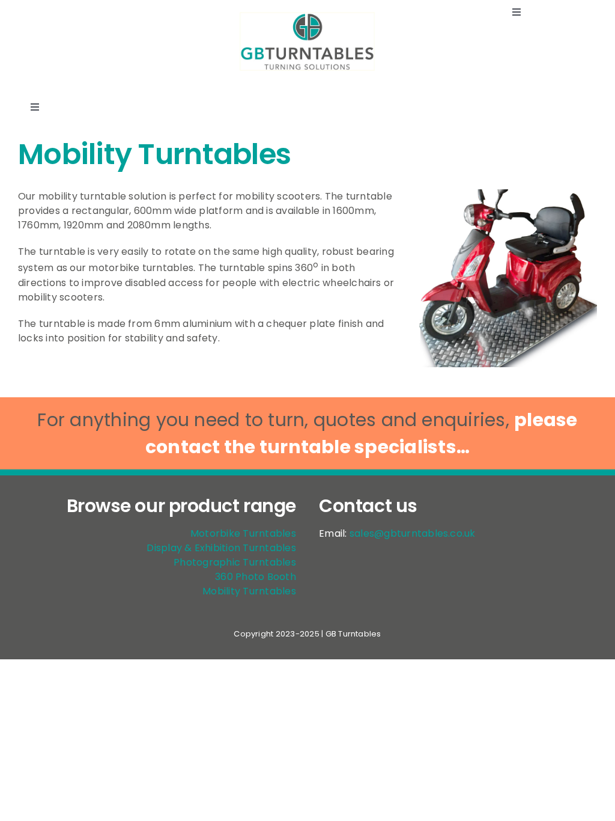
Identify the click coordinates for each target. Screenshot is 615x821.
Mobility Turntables (249, 591)
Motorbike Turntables (243, 533)
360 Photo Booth (255, 577)
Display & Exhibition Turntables (221, 548)
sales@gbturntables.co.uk (413, 533)
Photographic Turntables (235, 562)
